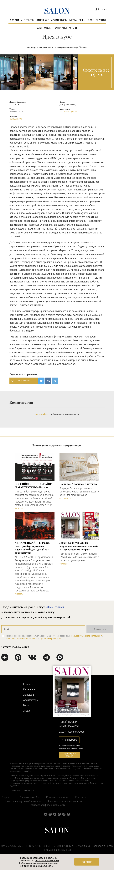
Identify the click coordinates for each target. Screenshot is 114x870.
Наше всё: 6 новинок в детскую (78, 484)
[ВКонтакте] (48, 381)
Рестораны (60, 28)
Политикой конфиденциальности (22, 639)
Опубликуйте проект (69, 754)
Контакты (81, 797)
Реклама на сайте (29, 797)
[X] (41, 381)
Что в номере (69, 739)
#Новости (19, 508)
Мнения (73, 28)
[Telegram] (55, 381)
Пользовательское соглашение (65, 801)
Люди (90, 20)
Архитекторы (59, 20)
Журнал (101, 20)
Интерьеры (27, 20)
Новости (13, 20)
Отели (47, 28)
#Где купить (65, 498)
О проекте (7, 797)
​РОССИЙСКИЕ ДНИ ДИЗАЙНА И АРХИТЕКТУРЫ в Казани (34, 485)
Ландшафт (42, 20)
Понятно (87, 862)
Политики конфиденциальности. (36, 866)
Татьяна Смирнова (68, 112)
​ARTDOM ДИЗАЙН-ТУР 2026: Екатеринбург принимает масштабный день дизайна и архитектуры (32, 547)
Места (73, 20)
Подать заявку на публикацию (23, 801)
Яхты (39, 28)
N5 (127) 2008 (15, 119)
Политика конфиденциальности (47, 805)
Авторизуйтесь (42, 414)
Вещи (82, 20)
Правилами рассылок (50, 639)
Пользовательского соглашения (86, 636)
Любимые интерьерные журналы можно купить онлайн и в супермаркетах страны (79, 546)
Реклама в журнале (57, 797)
